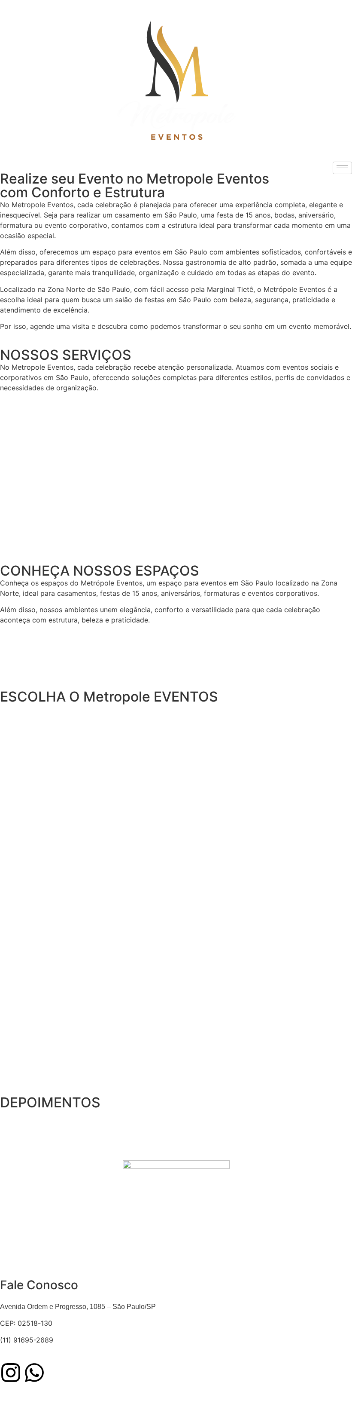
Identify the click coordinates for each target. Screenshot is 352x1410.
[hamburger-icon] (342, 168)
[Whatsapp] (34, 1372)
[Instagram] (10, 1372)
